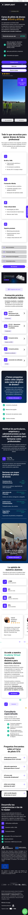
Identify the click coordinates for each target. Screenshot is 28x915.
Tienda (25, 1)
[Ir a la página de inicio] (8, 4)
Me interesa (14, 266)
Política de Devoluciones (10, 897)
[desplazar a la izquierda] (20, 642)
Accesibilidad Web (13, 895)
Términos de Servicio (15, 894)
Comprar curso (14, 62)
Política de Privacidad (19, 897)
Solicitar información (14, 398)
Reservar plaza (14, 70)
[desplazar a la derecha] (24, 642)
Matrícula (14, 66)
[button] (26, 5)
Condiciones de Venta (5, 895)
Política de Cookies (20, 895)
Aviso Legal (3, 897)
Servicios (15, 1)
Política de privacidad (5, 894)
